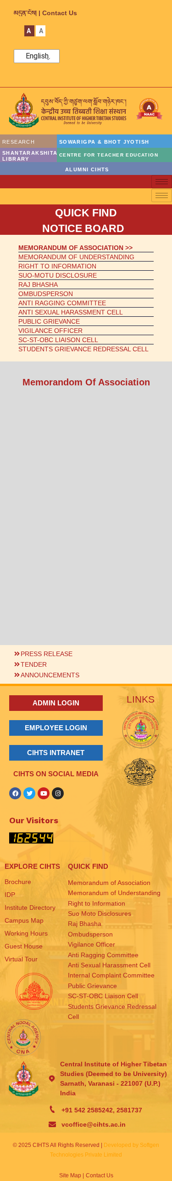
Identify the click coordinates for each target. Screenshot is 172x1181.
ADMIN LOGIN (56, 703)
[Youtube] (44, 793)
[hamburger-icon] (161, 181)
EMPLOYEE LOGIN (56, 728)
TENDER (34, 664)
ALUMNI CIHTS (87, 169)
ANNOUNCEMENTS (50, 675)
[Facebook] (15, 793)
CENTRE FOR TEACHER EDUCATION (108, 154)
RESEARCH (18, 142)
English (37, 56)
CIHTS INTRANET (55, 752)
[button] (86, 652)
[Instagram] (58, 793)
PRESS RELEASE (46, 653)
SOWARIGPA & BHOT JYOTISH (104, 142)
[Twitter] (29, 793)
